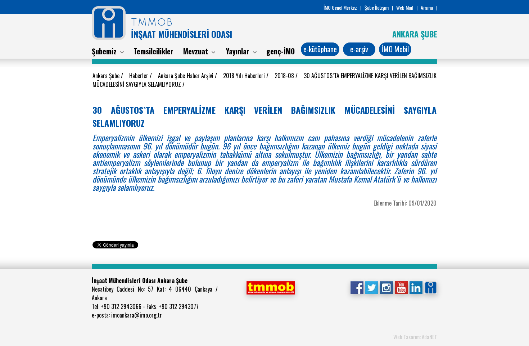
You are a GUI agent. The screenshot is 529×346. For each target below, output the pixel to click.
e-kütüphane (320, 49)
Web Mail (404, 7)
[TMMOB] (270, 287)
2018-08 (285, 75)
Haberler (139, 75)
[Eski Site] (430, 287)
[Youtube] (401, 287)
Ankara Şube (106, 75)
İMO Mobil (395, 49)
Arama (427, 7)
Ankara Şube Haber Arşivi (186, 75)
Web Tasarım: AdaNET (415, 337)
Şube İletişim (377, 7)
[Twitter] (371, 287)
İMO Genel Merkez (340, 7)
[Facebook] (356, 287)
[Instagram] (386, 287)
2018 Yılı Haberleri (245, 75)
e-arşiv (359, 49)
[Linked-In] (415, 287)
